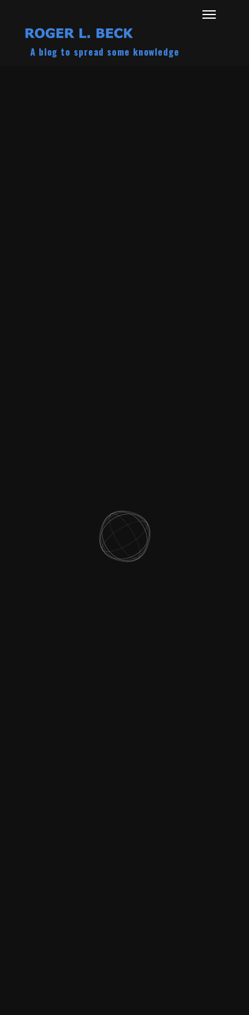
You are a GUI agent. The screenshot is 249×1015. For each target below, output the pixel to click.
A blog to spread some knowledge (104, 51)
